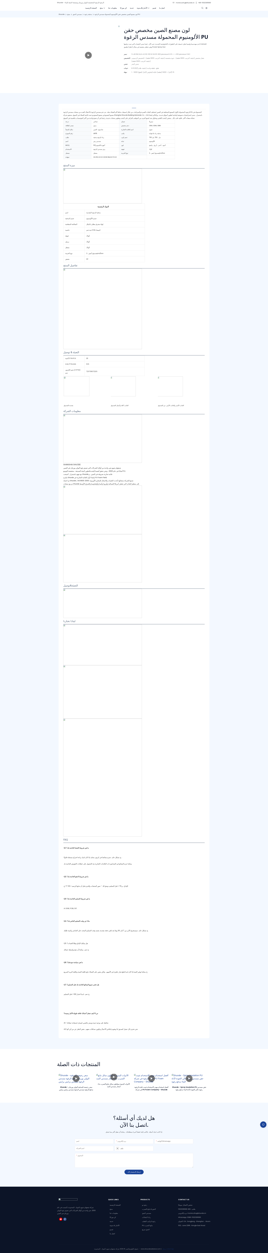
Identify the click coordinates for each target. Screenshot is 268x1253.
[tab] (134, 106)
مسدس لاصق (77, 14)
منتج (68, 14)
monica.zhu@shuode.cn (184, 3)
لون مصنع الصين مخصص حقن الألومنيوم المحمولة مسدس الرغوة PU (117, 14)
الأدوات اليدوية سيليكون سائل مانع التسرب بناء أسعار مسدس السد (114, 1085)
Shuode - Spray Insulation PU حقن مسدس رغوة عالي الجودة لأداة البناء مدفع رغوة (189, 1088)
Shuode (62, 14)
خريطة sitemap (168, 1249)
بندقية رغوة (88, 14)
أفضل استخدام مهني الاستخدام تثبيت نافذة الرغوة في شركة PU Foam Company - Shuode (151, 1088)
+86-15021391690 (204, 3)
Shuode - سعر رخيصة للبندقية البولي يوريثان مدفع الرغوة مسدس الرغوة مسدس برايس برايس (76, 1088)
